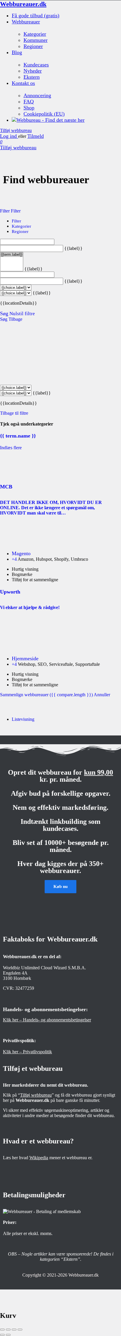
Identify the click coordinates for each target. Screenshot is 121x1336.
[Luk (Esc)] (2, 1329)
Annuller (102, 694)
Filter (5, 210)
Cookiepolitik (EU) (44, 114)
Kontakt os (23, 83)
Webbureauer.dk (23, 4)
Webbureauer (26, 22)
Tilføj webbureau (16, 130)
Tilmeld (35, 136)
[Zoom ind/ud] (20, 1329)
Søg (4, 313)
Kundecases (36, 65)
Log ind (9, 136)
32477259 (24, 988)
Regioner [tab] (20, 231)
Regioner (33, 46)
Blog (17, 52)
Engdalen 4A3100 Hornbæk (17, 975)
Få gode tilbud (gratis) (35, 15)
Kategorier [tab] (21, 226)
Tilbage (15, 319)
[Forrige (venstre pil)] (2, 1335)
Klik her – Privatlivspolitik (27, 1051)
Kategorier (34, 34)
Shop (28, 108)
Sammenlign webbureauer (46, 694)
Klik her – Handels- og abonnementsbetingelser (47, 1019)
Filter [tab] (16, 221)
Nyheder (32, 71)
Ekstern (31, 77)
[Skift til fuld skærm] (14, 1329)
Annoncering (37, 95)
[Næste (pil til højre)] (8, 1335)
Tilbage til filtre (14, 413)
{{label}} (73, 248)
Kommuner (35, 40)
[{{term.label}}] (11, 254)
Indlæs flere (11, 447)
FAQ (28, 101)
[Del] (8, 1329)
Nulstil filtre (22, 313)
